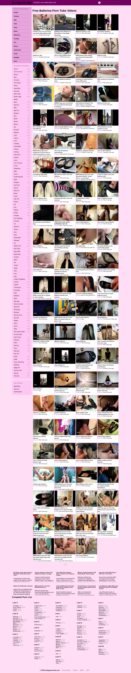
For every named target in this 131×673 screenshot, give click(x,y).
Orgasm (79, 606)
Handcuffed (22, 237)
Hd (22, 243)
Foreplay (22, 215)
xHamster (35, 35)
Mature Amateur (22, 304)
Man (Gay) (63, 36)
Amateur (83, 60)
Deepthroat (22, 168)
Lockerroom (22, 287)
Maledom (22, 295)
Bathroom (17, 35)
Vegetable (102, 640)
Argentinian (22, 88)
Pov (15, 42)
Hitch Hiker (22, 248)
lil (93, 247)
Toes (100, 621)
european (50, 537)
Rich (78, 629)
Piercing (22, 345)
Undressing (102, 632)
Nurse (22, 326)
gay (48, 35)
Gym (22, 232)
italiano (51, 298)
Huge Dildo (22, 251)
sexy (87, 295)
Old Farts (59, 661)
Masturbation (92, 179)
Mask (22, 298)
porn (113, 513)
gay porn (73, 108)
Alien (22, 77)
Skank (79, 646)
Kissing (58, 622)
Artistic (15, 609)
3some (22, 69)
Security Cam (22, 370)
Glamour (22, 226)
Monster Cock (22, 315)
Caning (15, 639)
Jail (22, 262)
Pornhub (57, 225)
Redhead (22, 365)
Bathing (15, 616)
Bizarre (15, 626)
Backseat (22, 91)
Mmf (57, 647)
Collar (36, 609)
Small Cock (80, 648)
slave (117, 535)
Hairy (22, 235)
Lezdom (58, 630)
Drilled (16, 12)
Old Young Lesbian (22, 331)
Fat (22, 204)
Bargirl (22, 99)
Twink (15, 53)
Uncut (70, 225)
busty (92, 557)
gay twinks (69, 322)
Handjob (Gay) (43, 35)
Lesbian (22, 282)
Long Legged (60, 633)
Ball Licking (22, 94)
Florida (22, 212)
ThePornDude (18, 391)
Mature (58, 641)
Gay (87, 60)
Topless (101, 623)
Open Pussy (22, 337)
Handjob (16, 57)
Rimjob (79, 631)
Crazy (22, 160)
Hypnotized (22, 254)
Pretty (22, 356)
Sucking (16, 38)
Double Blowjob (22, 177)
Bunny (15, 629)
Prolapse (80, 618)
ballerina (85, 128)
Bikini (15, 623)
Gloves (22, 229)
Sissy (15, 27)
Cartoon (15, 640)
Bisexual (16, 624)
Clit (14, 643)
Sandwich (80, 640)
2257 (87, 670)
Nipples (22, 320)
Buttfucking (16, 631)
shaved (95, 537)
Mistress (58, 646)
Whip (100, 649)
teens (85, 557)
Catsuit (22, 138)
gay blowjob (74, 489)
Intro (57, 616)
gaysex (64, 489)
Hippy (36, 658)
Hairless (37, 657)
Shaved (22, 373)
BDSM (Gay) (63, 57)
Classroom (22, 154)
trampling (110, 535)
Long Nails (22, 290)
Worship (101, 652)
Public (22, 359)
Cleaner (22, 157)
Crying (36, 614)
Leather (58, 629)
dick (95, 247)
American (22, 80)
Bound (22, 121)
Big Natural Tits (18, 620)
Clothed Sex (38, 606)
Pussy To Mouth (82, 620)
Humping (59, 607)
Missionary (22, 309)
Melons (58, 644)
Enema (22, 188)
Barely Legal (22, 96)
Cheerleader (22, 146)
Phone (79, 613)
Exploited (37, 631)
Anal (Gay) (106, 178)
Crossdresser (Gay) (44, 225)
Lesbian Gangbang (22, 279)
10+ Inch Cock (22, 71)
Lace (22, 273)
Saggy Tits (22, 367)
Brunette (22, 129)
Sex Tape (80, 643)
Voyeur (101, 643)
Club (15, 23)
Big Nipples (16, 621)
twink (51, 156)
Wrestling (102, 654)
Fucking (36, 640)
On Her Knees (22, 334)
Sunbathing (102, 615)
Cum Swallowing (39, 617)
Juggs (22, 268)
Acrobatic (16, 606)
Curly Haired (38, 618)
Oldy (57, 663)
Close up (16, 645)
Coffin (36, 607)
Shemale (22, 376)
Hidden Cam (22, 246)
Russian (79, 634)
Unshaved (102, 634)
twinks (95, 60)
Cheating (22, 143)
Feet (22, 207)
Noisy (22, 323)
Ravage (79, 626)
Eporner (78, 60)
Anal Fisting (17, 607)
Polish (79, 615)
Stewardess (102, 610)
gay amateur (112, 489)
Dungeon (22, 182)
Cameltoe (16, 637)
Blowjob (88, 106)
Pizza (22, 348)
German (36, 647)
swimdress (91, 128)
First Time (37, 637)
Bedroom (22, 105)
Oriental (79, 607)
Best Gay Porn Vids (22, 2)
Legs (22, 276)
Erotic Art (22, 190)
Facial (22, 196)
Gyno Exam (38, 651)
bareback (96, 106)
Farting (22, 201)
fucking (91, 60)
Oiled (22, 329)
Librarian (58, 632)
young (89, 557)
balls (91, 247)
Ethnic (22, 193)
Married (58, 639)
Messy (16, 46)
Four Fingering (22, 218)
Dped (22, 179)
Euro (61, 225)
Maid (22, 293)
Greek (36, 649)
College (67, 537)
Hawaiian (22, 240)
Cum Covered (22, 163)
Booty (15, 628)
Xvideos (57, 108)
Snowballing (81, 649)
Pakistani (22, 340)
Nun (57, 654)
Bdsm (22, 102)
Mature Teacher (61, 643)
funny (95, 295)
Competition (38, 612)
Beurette (15, 618)
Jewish (22, 265)
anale (47, 298)
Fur (22, 224)
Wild (100, 651)
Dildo (22, 171)
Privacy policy (66, 670)
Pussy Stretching (22, 362)
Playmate (22, 351)
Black (15, 31)
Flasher (22, 210)
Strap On (101, 612)
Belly (22, 107)
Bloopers (22, 113)
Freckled (22, 221)
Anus (15, 61)
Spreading (102, 609)
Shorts (79, 645)
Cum (35, 615)
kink (107, 535)
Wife (15, 20)
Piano (22, 342)
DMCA (82, 670)
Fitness (36, 638)
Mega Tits (22, 306)
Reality (79, 627)
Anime (22, 85)
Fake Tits (22, 199)
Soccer (101, 606)
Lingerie (22, 284)
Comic (36, 610)
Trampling (102, 624)
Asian (104, 513)
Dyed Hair (22, 185)
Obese (58, 660)
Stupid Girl (102, 614)
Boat (22, 116)
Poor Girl (22, 353)
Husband (59, 610)
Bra (22, 127)
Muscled (22, 318)
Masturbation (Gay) (65, 154)
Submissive (17, 50)
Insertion (22, 257)
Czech (22, 165)
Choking (22, 152)
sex (84, 295)
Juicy (22, 271)
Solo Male (84, 247)
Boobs (22, 118)
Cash (22, 135)
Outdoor (16, 16)
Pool (78, 616)
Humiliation (59, 606)
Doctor (22, 174)
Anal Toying (22, 82)
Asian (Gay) (106, 104)
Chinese (22, 149)
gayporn (64, 108)
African (22, 74)
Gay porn (16, 389)
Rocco (79, 632)
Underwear (102, 631)
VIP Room (102, 641)
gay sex (69, 108)
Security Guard (82, 641)
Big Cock (22, 110)
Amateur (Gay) (107, 33)
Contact (75, 670)
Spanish (101, 607)
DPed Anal (37, 624)
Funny (36, 641)
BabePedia (17, 386)
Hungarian (59, 609)
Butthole (22, 132)
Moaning (22, 312)
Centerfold (16, 642)
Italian (22, 259)
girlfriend (90, 295)
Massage (22, 301)
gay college (91, 513)
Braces (22, 124)
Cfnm (22, 141)
